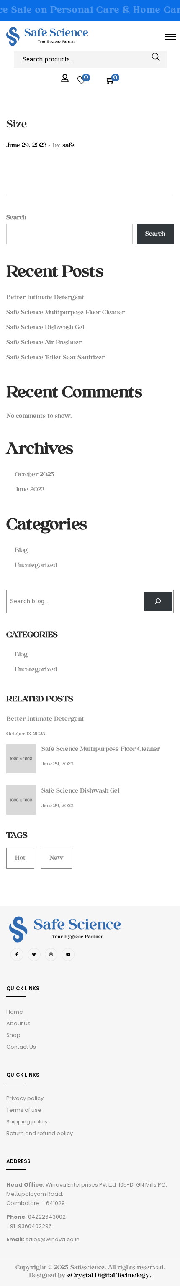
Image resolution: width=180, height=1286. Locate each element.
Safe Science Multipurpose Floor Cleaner (65, 312)
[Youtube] (68, 954)
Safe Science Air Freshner (44, 342)
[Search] (158, 601)
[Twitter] (34, 954)
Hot (20, 858)
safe (68, 145)
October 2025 (34, 474)
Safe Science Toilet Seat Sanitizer (55, 357)
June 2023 (29, 489)
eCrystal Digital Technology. (109, 1275)
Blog (21, 550)
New (56, 858)
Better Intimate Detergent (45, 297)
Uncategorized (36, 565)
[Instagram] (51, 954)
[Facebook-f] (16, 954)
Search (156, 59)
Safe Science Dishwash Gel (45, 327)
